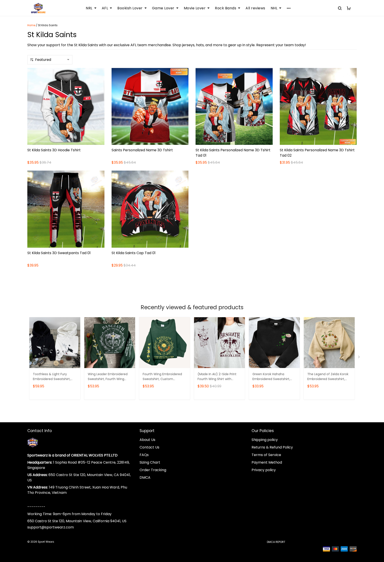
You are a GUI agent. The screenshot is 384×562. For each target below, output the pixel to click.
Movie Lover (195, 8)
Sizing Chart (150, 462)
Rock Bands (225, 8)
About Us (147, 439)
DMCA (145, 477)
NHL (274, 8)
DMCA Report (276, 542)
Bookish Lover (130, 8)
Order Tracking (153, 469)
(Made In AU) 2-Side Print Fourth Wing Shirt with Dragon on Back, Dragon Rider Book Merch (217, 377)
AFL (105, 8)
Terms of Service (266, 454)
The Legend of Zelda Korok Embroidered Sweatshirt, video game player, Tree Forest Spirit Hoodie (327, 377)
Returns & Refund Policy (272, 447)
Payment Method (267, 462)
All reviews (255, 8)
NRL (89, 8)
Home (31, 25)
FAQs (144, 454)
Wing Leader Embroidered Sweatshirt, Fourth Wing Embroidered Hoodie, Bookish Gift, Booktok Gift (108, 377)
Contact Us (149, 447)
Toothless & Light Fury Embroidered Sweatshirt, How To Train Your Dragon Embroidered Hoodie (53, 377)
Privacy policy (264, 469)
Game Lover (163, 8)
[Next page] (359, 358)
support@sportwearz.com (50, 527)
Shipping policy (265, 439)
